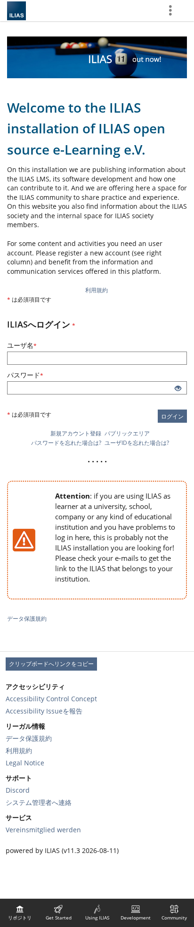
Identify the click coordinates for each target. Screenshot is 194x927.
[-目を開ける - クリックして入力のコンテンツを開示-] (178, 388)
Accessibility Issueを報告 (44, 710)
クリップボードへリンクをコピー (51, 664)
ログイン (172, 416)
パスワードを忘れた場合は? (66, 443)
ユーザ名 (43, 345)
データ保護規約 (27, 619)
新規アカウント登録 (75, 433)
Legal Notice (25, 762)
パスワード (46, 374)
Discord (18, 790)
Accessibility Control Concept (51, 698)
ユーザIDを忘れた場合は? (137, 443)
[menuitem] (20, 913)
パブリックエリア (127, 433)
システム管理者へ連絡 (39, 802)
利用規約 (96, 290)
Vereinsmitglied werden (43, 829)
